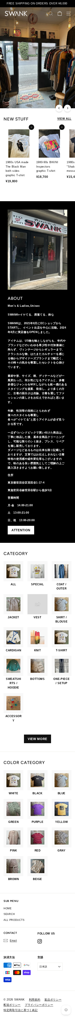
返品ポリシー (52, 999)
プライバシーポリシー (39, 1004)
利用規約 (34, 999)
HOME (8, 908)
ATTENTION (20, 530)
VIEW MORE (37, 739)
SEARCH (9, 914)
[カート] (60, 13)
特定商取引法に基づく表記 (21, 1010)
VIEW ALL (64, 118)
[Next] (67, 108)
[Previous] (59, 108)
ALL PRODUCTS (14, 920)
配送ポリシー (12, 1004)
